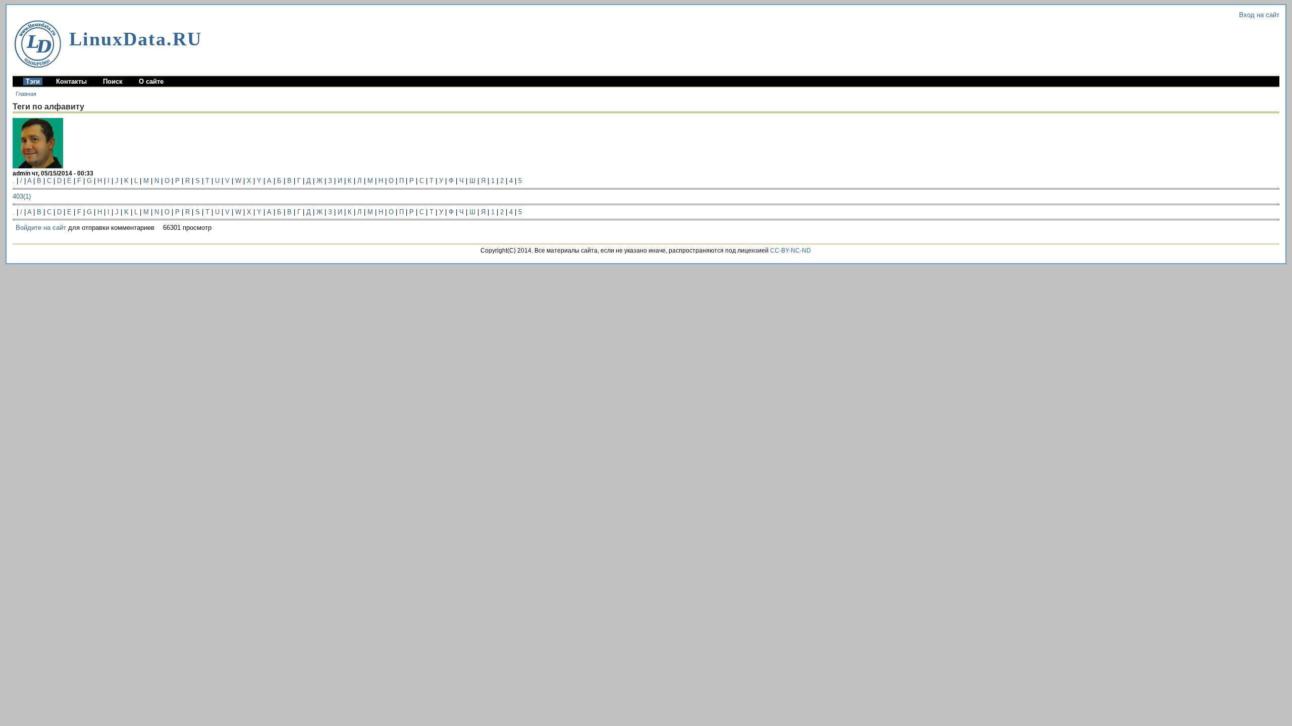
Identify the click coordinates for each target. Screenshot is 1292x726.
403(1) (22, 196)
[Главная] (38, 44)
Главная (26, 94)
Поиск (113, 81)
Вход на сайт (1259, 15)
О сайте (151, 81)
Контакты (71, 81)
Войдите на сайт (41, 227)
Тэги (33, 81)
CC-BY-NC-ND (790, 251)
